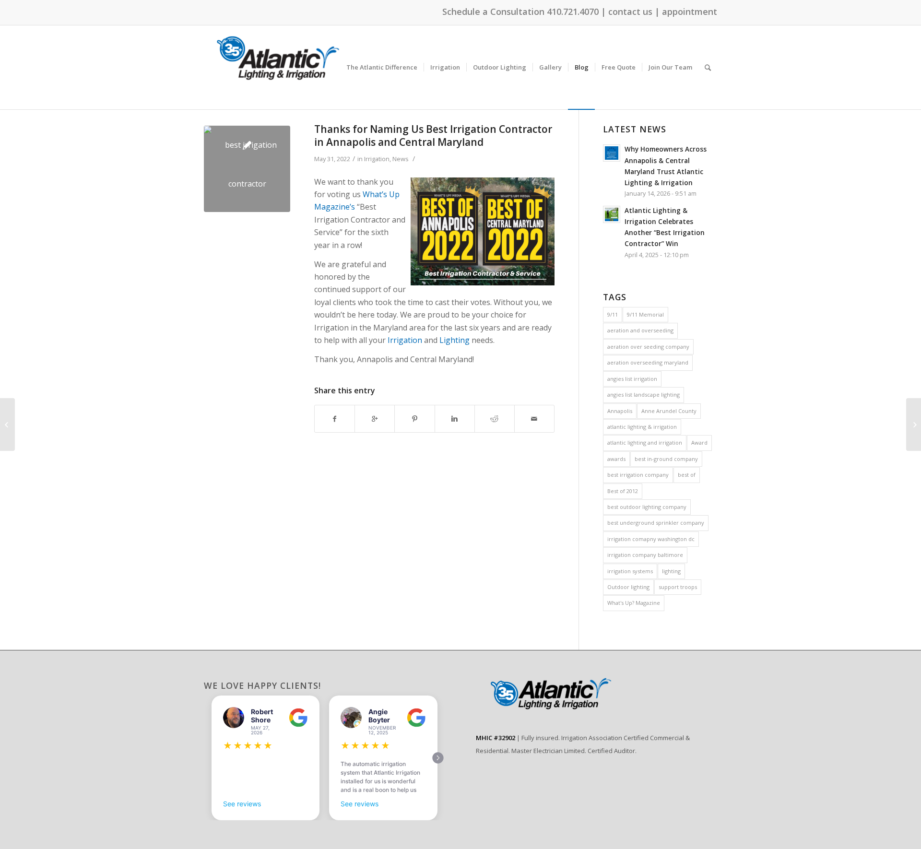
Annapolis (619, 410)
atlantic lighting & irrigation (642, 426)
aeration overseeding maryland (647, 362)
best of (687, 474)
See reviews (242, 804)
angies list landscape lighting (643, 394)
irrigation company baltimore (645, 554)
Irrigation (377, 158)
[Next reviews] (438, 758)
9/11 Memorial (645, 314)
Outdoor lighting (628, 586)
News (400, 158)
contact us (630, 11)
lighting (671, 571)
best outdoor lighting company (646, 506)
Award (699, 442)
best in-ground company (666, 458)
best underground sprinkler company (655, 522)
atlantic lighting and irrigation (644, 442)
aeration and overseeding (640, 330)
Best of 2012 (622, 491)
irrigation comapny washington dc (651, 538)
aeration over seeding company (648, 346)
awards (616, 458)
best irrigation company (638, 474)
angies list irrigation (632, 378)
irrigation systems (630, 571)
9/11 (612, 314)
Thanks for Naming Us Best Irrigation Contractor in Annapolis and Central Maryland (433, 135)
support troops (678, 586)
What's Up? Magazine (633, 602)
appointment (689, 11)
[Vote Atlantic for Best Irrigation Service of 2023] (913, 424)
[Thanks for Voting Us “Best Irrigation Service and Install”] (7, 424)
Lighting (454, 340)
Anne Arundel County (669, 410)
